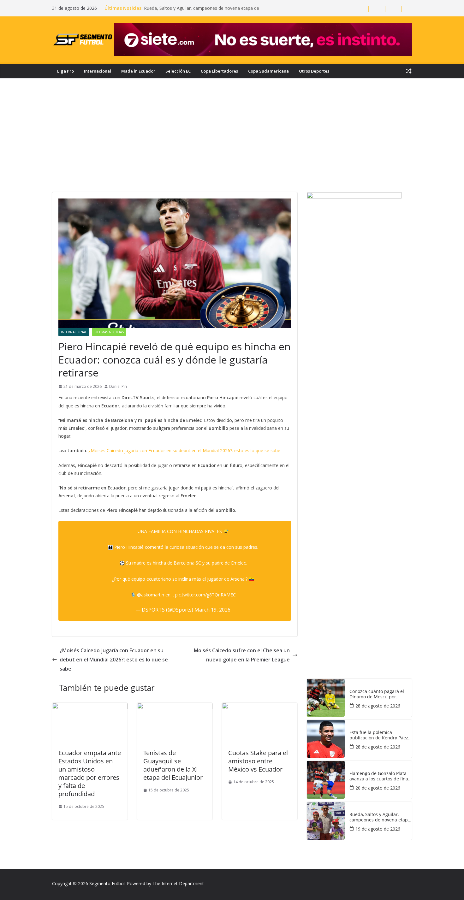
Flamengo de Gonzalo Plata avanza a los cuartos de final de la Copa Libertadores (379, 776)
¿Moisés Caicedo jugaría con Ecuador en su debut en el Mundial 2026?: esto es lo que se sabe (184, 450)
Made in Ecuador (138, 71)
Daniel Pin (118, 386)
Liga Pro (65, 71)
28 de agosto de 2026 (377, 706)
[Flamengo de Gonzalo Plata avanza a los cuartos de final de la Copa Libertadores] (326, 780)
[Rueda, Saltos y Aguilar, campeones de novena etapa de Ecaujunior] (326, 821)
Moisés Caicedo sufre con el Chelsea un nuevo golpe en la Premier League (242, 655)
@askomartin (150, 595)
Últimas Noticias (109, 332)
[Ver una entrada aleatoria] (409, 71)
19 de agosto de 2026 (377, 829)
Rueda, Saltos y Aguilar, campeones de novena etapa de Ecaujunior (379, 817)
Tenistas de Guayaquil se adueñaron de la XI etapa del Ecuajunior (173, 765)
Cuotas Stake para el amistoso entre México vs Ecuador (258, 761)
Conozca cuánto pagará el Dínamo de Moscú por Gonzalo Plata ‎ (376, 694)
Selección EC (178, 71)
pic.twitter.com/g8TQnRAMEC (205, 595)
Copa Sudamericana (268, 71)
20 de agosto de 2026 (377, 788)
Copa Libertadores (219, 71)
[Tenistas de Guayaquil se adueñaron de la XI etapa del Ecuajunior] (174, 707)
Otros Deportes (314, 71)
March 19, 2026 (212, 609)
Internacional (97, 71)
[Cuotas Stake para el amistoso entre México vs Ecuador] (259, 707)
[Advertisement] (232, 145)
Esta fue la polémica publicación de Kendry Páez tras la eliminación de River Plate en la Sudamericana (378, 735)
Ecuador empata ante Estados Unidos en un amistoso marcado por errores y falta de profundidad (89, 773)
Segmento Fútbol (107, 883)
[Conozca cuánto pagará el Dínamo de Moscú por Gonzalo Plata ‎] (326, 698)
